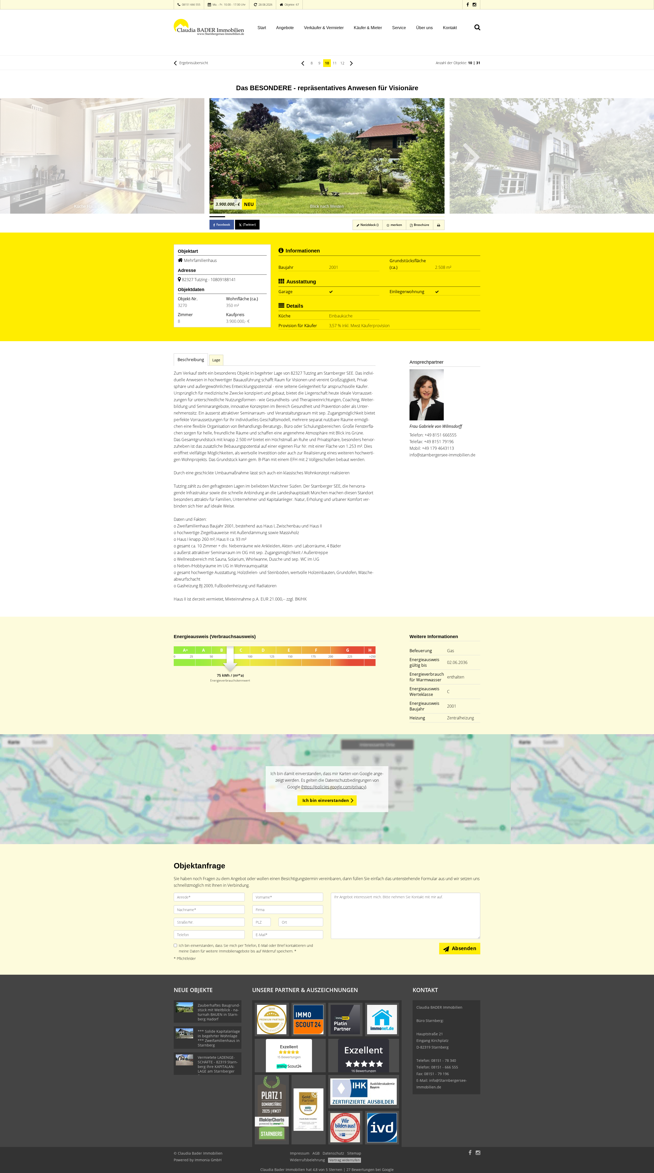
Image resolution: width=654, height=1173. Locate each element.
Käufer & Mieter (368, 28)
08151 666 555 (191, 4)
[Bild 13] (405, 216)
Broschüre (421, 225)
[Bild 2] (233, 216)
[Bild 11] (374, 216)
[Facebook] (467, 4)
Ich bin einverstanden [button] (325, 800)
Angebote (285, 28)
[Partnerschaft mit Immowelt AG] (345, 1019)
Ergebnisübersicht (193, 62)
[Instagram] (474, 4)
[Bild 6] (295, 216)
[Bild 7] (311, 216)
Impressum (299, 1153)
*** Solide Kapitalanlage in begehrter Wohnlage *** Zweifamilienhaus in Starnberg (219, 1038)
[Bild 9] (343, 216)
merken (396, 225)
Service (399, 28)
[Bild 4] (264, 216)
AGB (316, 1153)
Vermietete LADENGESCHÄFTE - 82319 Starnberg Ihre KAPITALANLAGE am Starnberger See (218, 1066)
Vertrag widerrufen (344, 1160)
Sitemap (354, 1153)
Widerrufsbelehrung (307, 1159)
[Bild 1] (217, 216)
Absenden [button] (464, 948)
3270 (182, 305)
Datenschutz (333, 1153)
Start (262, 28)
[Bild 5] (280, 216)
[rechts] (351, 63)
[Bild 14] (421, 216)
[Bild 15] (437, 216)
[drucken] (439, 225)
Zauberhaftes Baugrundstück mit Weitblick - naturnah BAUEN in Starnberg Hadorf (219, 1012)
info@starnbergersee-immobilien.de (442, 455)
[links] (302, 63)
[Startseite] (209, 27)
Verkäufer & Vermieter (324, 28)
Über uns (424, 28)
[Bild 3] (248, 216)
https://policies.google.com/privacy (333, 787)
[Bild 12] (390, 216)
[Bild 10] (358, 216)
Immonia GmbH (208, 1159)
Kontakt (450, 28)
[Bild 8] (327, 216)
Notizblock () (369, 225)
